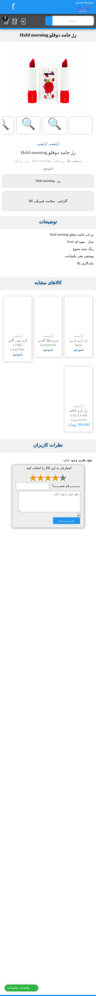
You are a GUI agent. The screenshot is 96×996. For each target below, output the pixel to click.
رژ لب (18, 161)
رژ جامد (59, 161)
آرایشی (54, 144)
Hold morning (41, 161)
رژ (27, 161)
